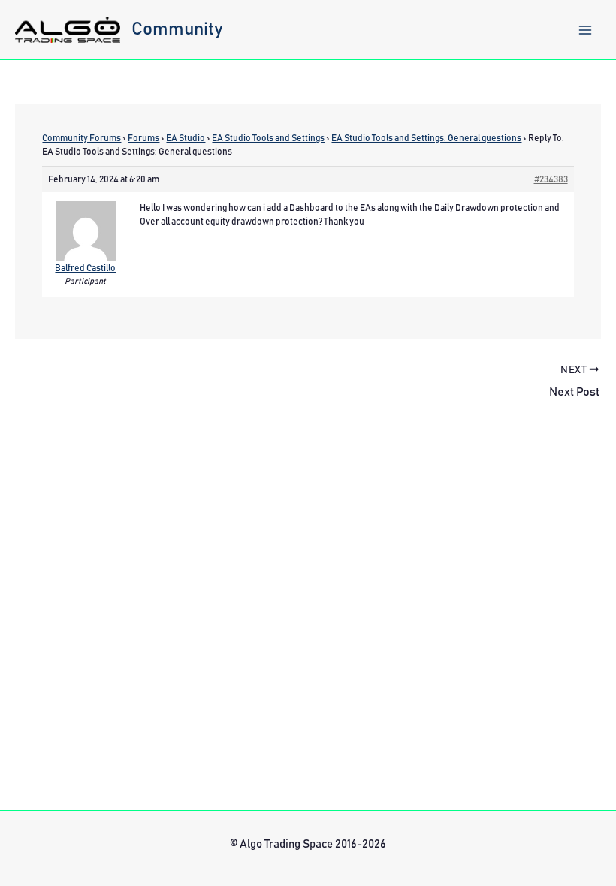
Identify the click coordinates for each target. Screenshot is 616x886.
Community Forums (81, 138)
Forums (143, 138)
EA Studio (185, 138)
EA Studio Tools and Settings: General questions (426, 138)
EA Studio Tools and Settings (268, 138)
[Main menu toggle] (585, 30)
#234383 (551, 179)
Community (177, 29)
